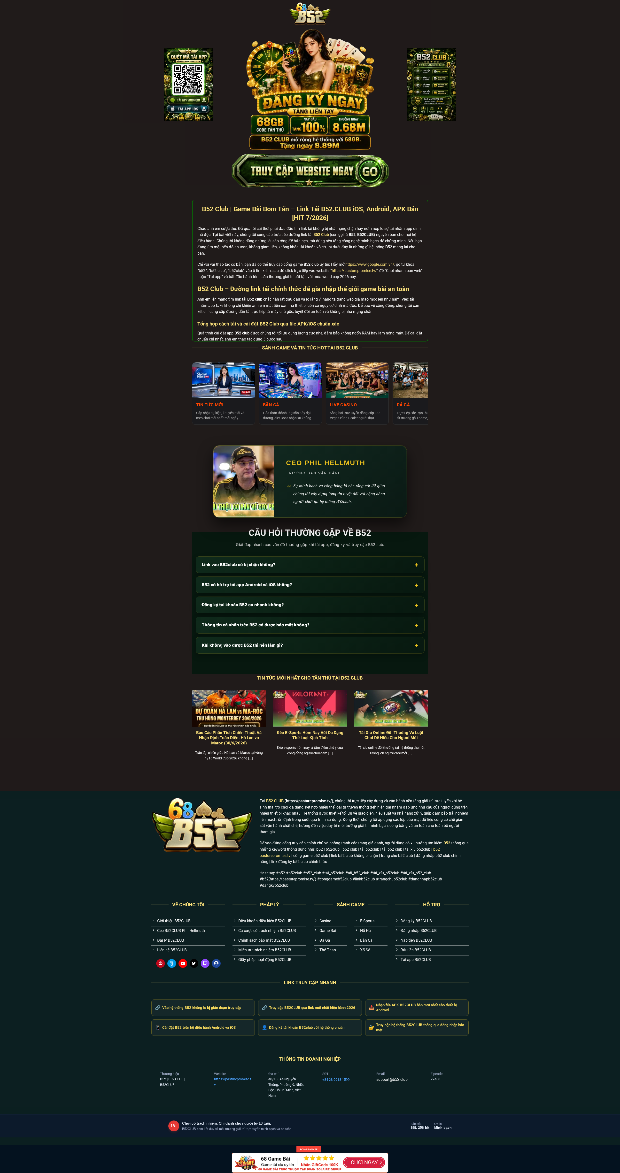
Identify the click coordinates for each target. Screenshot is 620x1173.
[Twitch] (205, 963)
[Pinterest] (160, 963)
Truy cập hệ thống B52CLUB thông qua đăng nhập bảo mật (416, 1027)
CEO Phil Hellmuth (325, 463)
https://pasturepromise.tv (232, 1081)
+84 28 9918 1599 (336, 1080)
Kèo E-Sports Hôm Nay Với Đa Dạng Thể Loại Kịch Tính (310, 735)
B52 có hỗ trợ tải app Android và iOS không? (310, 585)
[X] (194, 963)
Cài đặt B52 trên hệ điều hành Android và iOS (195, 1027)
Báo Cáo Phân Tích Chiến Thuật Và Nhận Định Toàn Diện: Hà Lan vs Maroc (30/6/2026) (229, 737)
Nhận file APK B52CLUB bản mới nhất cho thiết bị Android (413, 1007)
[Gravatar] (216, 963)
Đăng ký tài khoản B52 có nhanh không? (310, 605)
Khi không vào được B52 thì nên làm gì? (310, 645)
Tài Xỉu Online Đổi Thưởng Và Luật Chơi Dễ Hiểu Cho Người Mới (391, 735)
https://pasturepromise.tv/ (354, 270)
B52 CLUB (275, 801)
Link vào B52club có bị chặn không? (310, 564)
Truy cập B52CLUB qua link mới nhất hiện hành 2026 (308, 1007)
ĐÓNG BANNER (309, 1149)
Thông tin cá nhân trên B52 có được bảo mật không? (310, 625)
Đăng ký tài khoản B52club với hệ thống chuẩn (303, 1027)
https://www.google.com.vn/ (369, 264)
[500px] (171, 963)
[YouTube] (182, 963)
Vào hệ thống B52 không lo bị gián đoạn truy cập (198, 1007)
